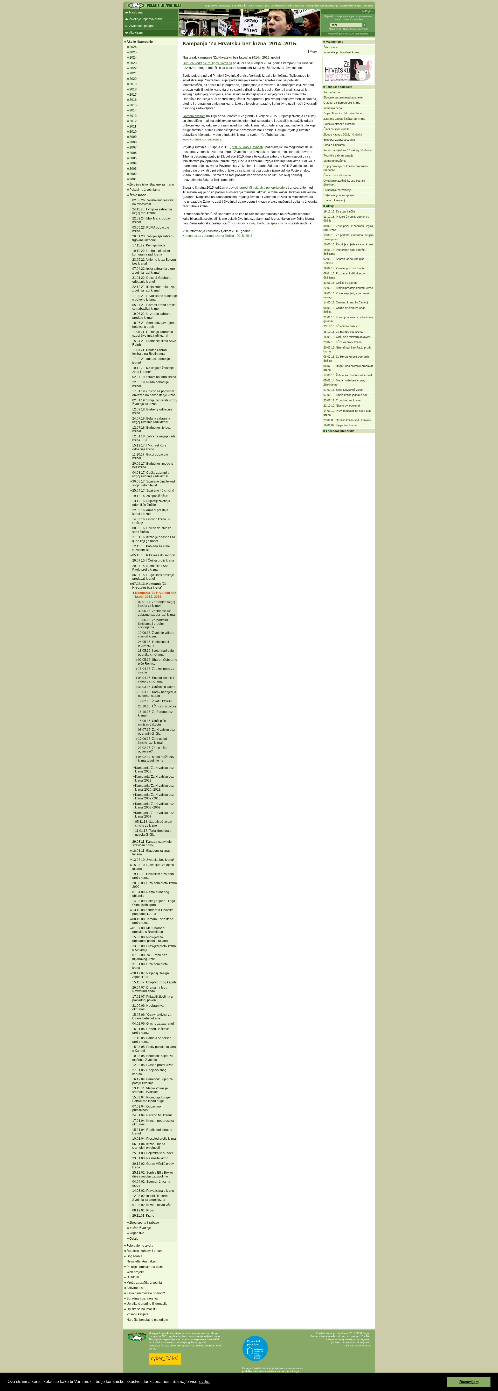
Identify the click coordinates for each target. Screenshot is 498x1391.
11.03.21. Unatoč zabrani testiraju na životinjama (150, 352)
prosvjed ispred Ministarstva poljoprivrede (255, 187)
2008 (133, 142)
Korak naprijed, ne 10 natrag (341, 150)
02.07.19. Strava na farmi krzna (154, 377)
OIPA (152, 1348)
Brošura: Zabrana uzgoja (339, 139)
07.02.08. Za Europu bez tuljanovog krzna (149, 957)
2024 (133, 57)
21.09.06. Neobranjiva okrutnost (148, 1007)
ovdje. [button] (204, 1381)
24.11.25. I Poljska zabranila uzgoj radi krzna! (152, 211)
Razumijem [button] (469, 1382)
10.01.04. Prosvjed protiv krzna (154, 1138)
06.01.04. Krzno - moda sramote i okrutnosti (148, 1145)
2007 (133, 147)
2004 (133, 163)
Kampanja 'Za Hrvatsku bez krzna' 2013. (154, 769)
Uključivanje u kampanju (338, 195)
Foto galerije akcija (140, 1245)
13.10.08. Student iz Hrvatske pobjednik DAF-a (153, 911)
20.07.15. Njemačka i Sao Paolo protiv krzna (150, 567)
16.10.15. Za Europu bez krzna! (155, 713)
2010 (133, 131)
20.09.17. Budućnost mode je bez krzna (153, 465)
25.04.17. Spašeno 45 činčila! (153, 490)
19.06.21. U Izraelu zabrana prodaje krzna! (151, 315)
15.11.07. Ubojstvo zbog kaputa (154, 982)
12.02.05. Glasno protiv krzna (153, 1065)
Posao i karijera (138, 1314)
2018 (133, 89)
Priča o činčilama (334, 144)
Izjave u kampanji (334, 200)
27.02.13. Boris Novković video (343, 389)
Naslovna (136, 12)
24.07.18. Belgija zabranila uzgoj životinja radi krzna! (151, 420)
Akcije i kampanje (140, 42)
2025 (133, 52)
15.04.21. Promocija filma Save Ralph (154, 342)
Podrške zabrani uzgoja (338, 155)
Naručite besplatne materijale (147, 1320)
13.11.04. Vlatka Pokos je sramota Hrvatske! (150, 1090)
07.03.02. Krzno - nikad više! (152, 1205)
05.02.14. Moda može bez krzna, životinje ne (156, 758)
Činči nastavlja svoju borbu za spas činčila (257, 223)
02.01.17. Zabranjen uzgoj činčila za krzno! (156, 603)
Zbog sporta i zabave (144, 1222)
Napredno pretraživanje (355, 29)
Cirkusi (259, 5)
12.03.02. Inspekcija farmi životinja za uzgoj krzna (150, 1197)
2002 (133, 174)
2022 (133, 68)
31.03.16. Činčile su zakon (156, 687)
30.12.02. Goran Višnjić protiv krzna (153, 1165)
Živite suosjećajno (142, 26)
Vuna (251, 5)
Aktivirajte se (135, 1288)
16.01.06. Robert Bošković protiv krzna (150, 1030)
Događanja (134, 1256)
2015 (133, 105)
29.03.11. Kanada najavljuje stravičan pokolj (152, 843)
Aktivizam (136, 32)
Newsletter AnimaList (141, 1261)
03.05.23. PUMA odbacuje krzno (150, 229)
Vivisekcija (224, 5)
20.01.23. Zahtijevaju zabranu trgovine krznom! (153, 238)
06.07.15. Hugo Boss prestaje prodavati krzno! (153, 576)
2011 (132, 126)
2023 (133, 63)
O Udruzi (133, 1277)
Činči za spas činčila (336, 129)
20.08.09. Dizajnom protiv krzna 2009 (154, 885)
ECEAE (210, 1345)
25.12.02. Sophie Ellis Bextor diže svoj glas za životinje (152, 1174)
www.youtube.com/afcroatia (202, 139)
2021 (133, 73)
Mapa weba (335, 29)
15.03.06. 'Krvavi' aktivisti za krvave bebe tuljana (151, 1016)
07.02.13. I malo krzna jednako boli (345, 394)
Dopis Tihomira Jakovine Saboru (343, 113)
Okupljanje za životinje (337, 189)
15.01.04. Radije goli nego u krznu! (152, 1131)
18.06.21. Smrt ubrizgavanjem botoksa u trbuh (153, 324)
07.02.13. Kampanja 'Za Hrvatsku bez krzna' (149, 585)
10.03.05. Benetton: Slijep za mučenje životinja (152, 1057)
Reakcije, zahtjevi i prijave (145, 1251)
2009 (133, 137)
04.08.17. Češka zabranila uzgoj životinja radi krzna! (150, 474)
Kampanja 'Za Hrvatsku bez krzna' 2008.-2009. (154, 805)
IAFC (219, 1345)
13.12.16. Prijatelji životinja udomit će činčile (151, 503)
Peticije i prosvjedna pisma (145, 1267)
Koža (243, 5)
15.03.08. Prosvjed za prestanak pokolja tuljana (150, 939)
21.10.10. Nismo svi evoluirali (341, 405)
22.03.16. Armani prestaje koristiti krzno (150, 512)
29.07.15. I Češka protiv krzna (153, 560)
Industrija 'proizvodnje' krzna (341, 52)
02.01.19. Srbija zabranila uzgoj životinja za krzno (154, 402)
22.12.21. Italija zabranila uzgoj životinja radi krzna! (154, 288)
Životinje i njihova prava (146, 19)
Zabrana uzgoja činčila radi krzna (344, 118)
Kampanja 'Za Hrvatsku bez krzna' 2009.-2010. (154, 796)
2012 (133, 121)
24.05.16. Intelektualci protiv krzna (153, 643)
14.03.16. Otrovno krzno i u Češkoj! (151, 521)
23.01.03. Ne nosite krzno (150, 1158)
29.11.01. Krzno (143, 1215)
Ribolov (280, 5)
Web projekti (135, 1272)
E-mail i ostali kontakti (358, 1345)
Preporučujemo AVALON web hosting (348, 33)
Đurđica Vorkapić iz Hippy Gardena (207, 63)
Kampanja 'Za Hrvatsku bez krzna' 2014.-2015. (155, 594)
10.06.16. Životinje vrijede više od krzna (156, 634)
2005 (133, 158)
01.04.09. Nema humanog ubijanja (150, 894)
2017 (133, 94)
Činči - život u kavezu (337, 175)
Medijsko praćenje (334, 160)
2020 (133, 79)
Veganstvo (210, 5)
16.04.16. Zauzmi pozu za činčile (344, 268)
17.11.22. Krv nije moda (148, 245)
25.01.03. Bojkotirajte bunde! (152, 1153)
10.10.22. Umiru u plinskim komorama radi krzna (151, 252)
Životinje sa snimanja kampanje (343, 97)
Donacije (368, 5)
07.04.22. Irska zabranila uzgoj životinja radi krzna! (154, 270)
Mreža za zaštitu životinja (144, 1282)
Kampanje (332, 5)
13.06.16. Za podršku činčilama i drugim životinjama (153, 623)
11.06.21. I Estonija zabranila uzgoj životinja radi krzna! (152, 333)
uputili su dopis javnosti (246, 147)
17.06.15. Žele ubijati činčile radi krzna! (153, 740)
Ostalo (134, 1238)
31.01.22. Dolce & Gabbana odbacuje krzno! (151, 279)
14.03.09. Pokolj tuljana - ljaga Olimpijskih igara (153, 902)
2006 (133, 153)
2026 (133, 47)
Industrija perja (332, 108)
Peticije (320, 5)
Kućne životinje (295, 5)
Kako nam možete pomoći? (146, 1293)
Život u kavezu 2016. (336, 134)
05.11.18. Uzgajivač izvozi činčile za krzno (153, 823)
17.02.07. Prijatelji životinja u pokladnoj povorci (152, 998)
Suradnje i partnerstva (142, 1298)
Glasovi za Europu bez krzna (341, 102)
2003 (133, 169)
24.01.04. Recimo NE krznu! (152, 1115)
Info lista (356, 5)
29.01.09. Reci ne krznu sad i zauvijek (347, 420)
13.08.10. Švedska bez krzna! (153, 860)
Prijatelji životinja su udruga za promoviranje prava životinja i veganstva (348, 17)
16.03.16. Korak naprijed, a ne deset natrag (157, 694)
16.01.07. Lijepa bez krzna (340, 425)
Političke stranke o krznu (339, 123)
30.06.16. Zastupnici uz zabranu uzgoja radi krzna (156, 612)
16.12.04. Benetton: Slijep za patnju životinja (152, 1081)
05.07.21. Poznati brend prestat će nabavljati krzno (154, 306)
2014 (133, 110)
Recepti (310, 5)
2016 (133, 100)
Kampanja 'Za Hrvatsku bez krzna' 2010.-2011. (154, 787)
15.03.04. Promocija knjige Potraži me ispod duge (151, 1099)
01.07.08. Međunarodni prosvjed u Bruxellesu (148, 930)
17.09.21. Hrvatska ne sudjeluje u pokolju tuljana (154, 297)
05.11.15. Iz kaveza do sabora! (153, 555)
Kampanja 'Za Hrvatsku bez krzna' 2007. (154, 814)
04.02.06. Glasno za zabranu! (153, 1023)
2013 (133, 116)
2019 (133, 84)
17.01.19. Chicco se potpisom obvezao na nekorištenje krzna (154, 393)
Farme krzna (331, 92)
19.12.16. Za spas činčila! (150, 496)
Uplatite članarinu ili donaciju (147, 1303)
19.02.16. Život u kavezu (155, 701)
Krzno (235, 5)
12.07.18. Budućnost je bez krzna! (151, 429)
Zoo (267, 5)
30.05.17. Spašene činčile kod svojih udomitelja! (153, 483)
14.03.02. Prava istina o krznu (153, 1191)
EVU (173, 1345)
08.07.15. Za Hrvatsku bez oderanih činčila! (156, 731)
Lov (273, 5)
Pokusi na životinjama (144, 189)
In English (367, 11)
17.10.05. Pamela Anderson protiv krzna (151, 1040)
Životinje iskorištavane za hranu (151, 184)
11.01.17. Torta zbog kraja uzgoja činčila (153, 832)
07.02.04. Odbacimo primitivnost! (146, 1108)
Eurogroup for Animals (190, 1345)
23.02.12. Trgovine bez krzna (342, 400)
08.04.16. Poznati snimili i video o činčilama (156, 679)
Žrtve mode (137, 195)
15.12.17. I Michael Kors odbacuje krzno (149, 447)
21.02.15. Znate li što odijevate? (152, 749)
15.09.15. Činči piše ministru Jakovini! (152, 722)
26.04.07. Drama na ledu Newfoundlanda (149, 989)
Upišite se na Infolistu (142, 1309)
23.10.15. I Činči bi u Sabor (157, 706)
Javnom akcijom (194, 116)
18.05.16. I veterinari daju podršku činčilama (156, 652)
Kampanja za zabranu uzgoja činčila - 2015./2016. (218, 236)
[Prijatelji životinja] (154, 7)
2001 (133, 179)
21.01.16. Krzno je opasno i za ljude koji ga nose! (153, 539)
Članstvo (345, 5)
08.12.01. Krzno (143, 1210)
